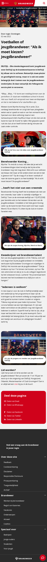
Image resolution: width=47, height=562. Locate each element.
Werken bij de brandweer (14, 501)
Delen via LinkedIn (14, 419)
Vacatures (8, 510)
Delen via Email (13, 401)
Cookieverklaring (11, 467)
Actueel (7, 519)
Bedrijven (7, 535)
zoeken (43, 3)
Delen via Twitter (14, 415)
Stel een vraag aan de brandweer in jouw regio (22, 446)
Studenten (8, 544)
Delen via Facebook (15, 412)
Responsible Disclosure (13, 476)
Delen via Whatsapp (15, 405)
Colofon (7, 524)
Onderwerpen (9, 514)
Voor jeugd (8, 548)
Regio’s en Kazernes (12, 505)
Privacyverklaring (11, 481)
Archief (7, 490)
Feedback (7, 462)
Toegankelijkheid (11, 485)
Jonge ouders (9, 539)
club (16, 384)
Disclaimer (8, 471)
